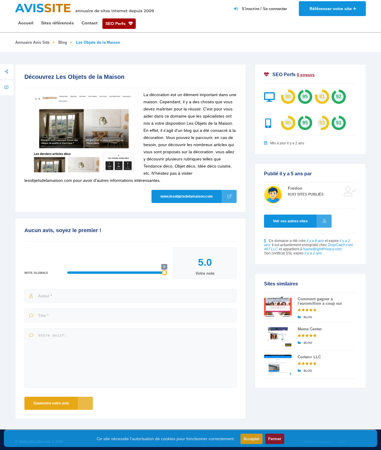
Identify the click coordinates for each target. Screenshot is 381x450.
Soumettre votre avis (51, 403)
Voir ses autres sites (290, 221)
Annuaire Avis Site (32, 42)
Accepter (251, 439)
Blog (62, 42)
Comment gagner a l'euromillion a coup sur (320, 301)
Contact (90, 23)
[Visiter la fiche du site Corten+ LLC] (278, 365)
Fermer (274, 439)
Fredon (295, 188)
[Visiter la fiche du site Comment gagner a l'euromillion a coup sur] (278, 307)
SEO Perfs (116, 23)
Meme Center (310, 329)
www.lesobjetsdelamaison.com (186, 196)
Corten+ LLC (309, 357)
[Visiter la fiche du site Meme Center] (278, 337)
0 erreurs (306, 74)
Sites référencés (57, 23)
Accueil (25, 23)
